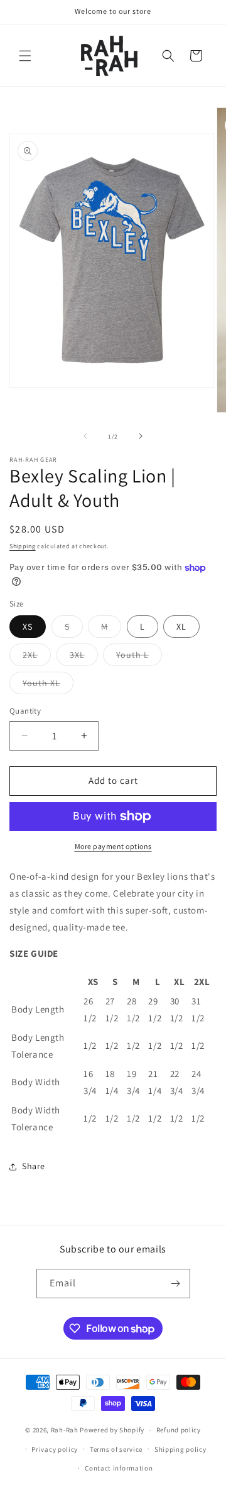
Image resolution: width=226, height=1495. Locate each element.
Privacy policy (54, 1449)
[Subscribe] (176, 1283)
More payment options (113, 846)
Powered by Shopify (112, 1429)
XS (28, 626)
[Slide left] (85, 436)
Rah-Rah (65, 1429)
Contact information (119, 1468)
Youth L (139, 657)
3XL (84, 657)
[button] (25, 56)
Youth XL (48, 685)
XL (181, 626)
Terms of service (116, 1449)
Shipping (22, 546)
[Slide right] (140, 436)
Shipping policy (180, 1449)
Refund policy (178, 1429)
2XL (37, 657)
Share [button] (33, 1166)
